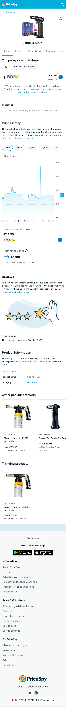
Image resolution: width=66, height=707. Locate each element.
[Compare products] (60, 18)
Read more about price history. (17, 138)
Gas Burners (11, 12)
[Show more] (4, 77)
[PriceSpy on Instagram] (36, 692)
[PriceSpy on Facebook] (30, 692)
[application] (33, 192)
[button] (6, 67)
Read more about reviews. (15, 291)
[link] (18, 426)
